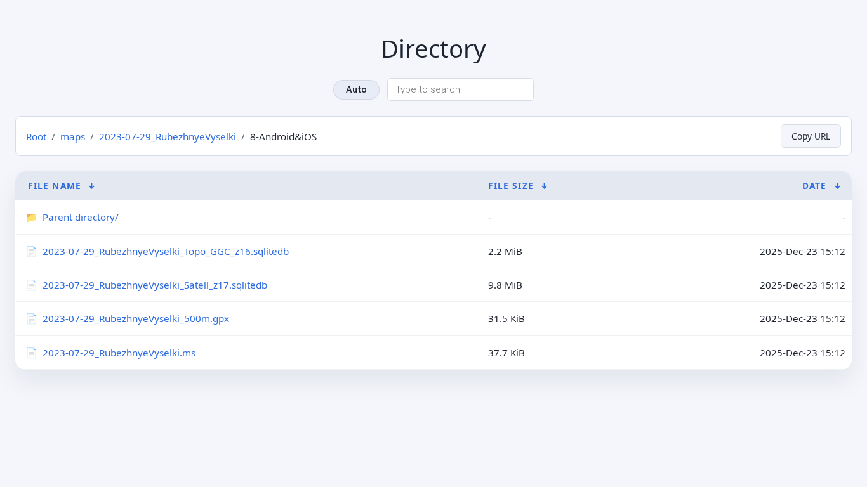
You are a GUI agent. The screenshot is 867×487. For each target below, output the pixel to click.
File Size (511, 185)
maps (72, 136)
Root (36, 136)
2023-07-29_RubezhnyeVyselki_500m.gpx (136, 318)
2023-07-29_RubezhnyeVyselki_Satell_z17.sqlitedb (155, 284)
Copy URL (810, 136)
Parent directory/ (81, 217)
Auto (356, 89)
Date (814, 185)
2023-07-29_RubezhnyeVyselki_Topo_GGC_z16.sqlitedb (166, 251)
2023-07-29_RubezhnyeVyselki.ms (119, 352)
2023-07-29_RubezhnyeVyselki (167, 136)
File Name (54, 185)
